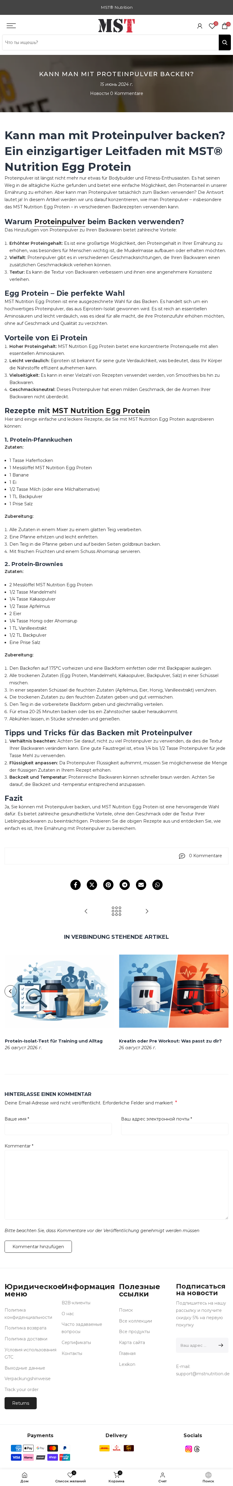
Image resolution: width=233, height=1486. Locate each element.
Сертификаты (76, 1342)
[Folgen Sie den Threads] (197, 1449)
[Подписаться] (219, 1345)
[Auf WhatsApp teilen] (157, 885)
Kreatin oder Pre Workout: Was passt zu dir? (170, 1041)
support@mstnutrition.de (203, 1373)
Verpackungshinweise (28, 1378)
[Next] (222, 991)
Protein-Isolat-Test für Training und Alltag (53, 1041)
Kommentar (19, 1146)
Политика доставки (26, 1339)
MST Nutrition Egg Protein (101, 410)
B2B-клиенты (76, 1303)
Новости (99, 93)
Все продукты (134, 1331)
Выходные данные (25, 1368)
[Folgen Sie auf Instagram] (188, 1449)
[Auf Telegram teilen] (125, 885)
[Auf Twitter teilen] (92, 885)
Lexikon (127, 1364)
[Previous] (11, 991)
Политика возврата (25, 1328)
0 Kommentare (126, 93)
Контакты (72, 1353)
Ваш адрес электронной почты (156, 1119)
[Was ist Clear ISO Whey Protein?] (147, 911)
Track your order (22, 1389)
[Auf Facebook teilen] (75, 885)
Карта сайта (132, 1342)
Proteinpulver (59, 221)
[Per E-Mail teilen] (141, 885)
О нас (68, 1313)
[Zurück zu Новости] (116, 911)
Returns (20, 1403)
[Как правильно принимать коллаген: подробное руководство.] (86, 911)
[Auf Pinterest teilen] (108, 885)
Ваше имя (17, 1119)
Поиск (126, 1310)
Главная (127, 1353)
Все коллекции (135, 1321)
